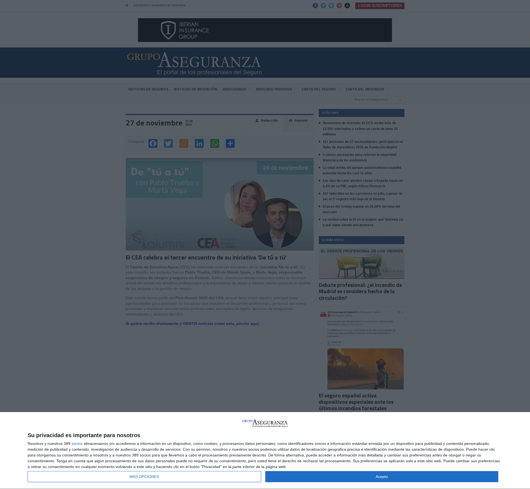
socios (77, 443)
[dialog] (265, 450)
